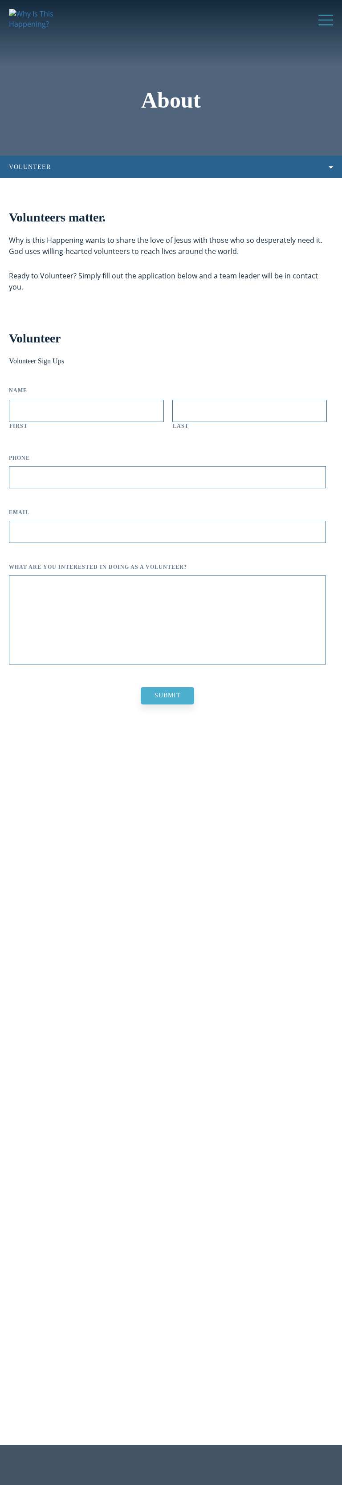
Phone (19, 458)
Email (19, 512)
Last (181, 426)
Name (18, 390)
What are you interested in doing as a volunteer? (98, 567)
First (18, 426)
